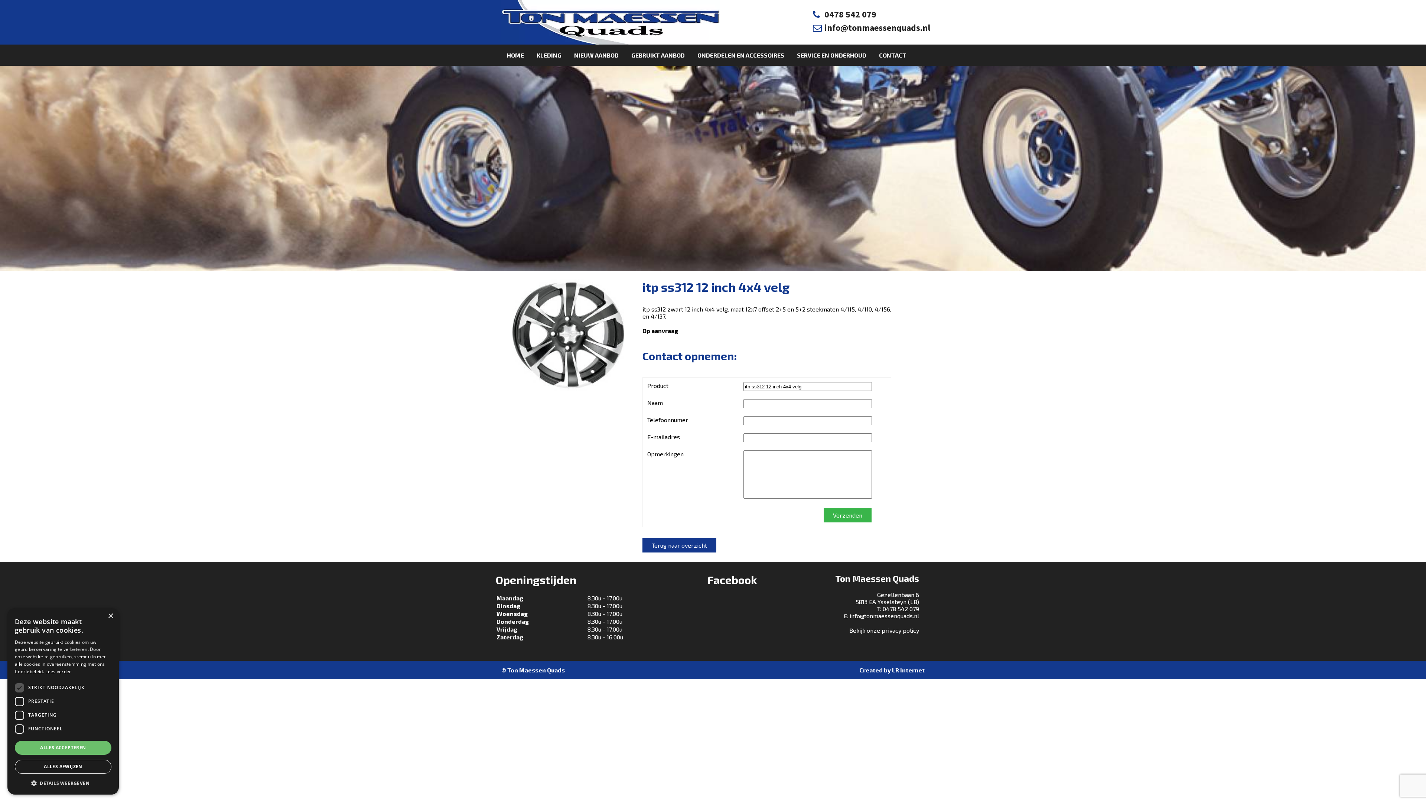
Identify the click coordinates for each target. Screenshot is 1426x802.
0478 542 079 (850, 14)
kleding (549, 55)
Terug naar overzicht (679, 545)
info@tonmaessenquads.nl (877, 27)
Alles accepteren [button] (63, 747)
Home (515, 55)
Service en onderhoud (831, 55)
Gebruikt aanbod (658, 55)
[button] (63, 783)
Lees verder (58, 671)
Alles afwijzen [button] (63, 766)
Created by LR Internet (892, 670)
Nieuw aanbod (596, 55)
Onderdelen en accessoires (740, 55)
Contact (892, 55)
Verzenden (847, 515)
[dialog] (63, 701)
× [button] (110, 616)
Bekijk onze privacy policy (884, 630)
